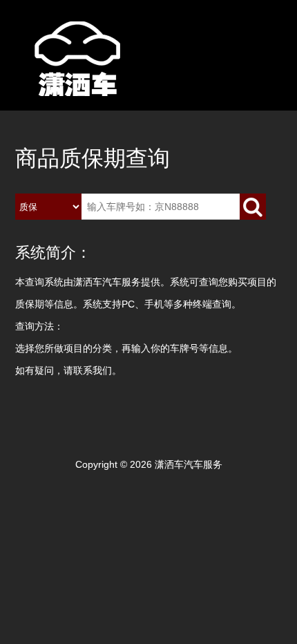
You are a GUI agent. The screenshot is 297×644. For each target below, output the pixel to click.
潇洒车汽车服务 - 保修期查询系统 (84, 76)
